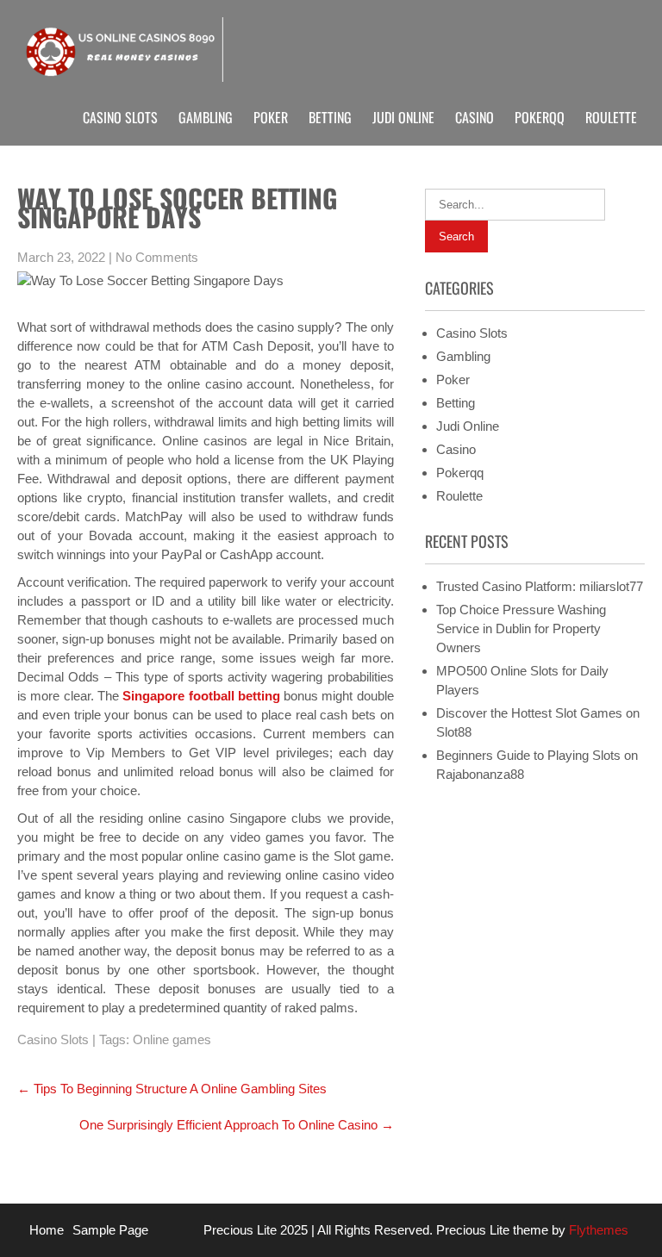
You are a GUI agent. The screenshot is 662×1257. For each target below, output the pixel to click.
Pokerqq (540, 117)
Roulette (611, 117)
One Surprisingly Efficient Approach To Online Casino (236, 1124)
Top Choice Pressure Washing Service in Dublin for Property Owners (521, 628)
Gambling (205, 117)
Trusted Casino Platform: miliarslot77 (539, 586)
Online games (172, 1039)
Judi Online (403, 117)
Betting (330, 117)
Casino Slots (120, 117)
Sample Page (110, 1230)
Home (46, 1230)
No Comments (157, 257)
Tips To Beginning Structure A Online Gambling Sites (172, 1088)
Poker (270, 117)
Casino (474, 117)
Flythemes (596, 1230)
